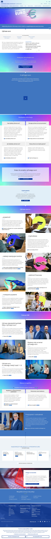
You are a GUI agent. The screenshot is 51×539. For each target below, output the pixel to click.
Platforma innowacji (24, 496)
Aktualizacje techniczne (24, 510)
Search (46, 1)
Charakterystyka (12, 496)
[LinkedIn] (40, 522)
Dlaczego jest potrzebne (13, 499)
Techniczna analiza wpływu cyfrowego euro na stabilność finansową (37, 288)
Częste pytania (19, 36)
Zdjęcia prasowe (11, 512)
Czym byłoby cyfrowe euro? (10, 138)
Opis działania (11, 497)
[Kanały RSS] (49, 522)
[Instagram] (43, 522)
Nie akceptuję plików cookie (37, 536)
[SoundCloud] (47, 522)
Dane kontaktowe (12, 513)
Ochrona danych (34, 508)
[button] (48, 1)
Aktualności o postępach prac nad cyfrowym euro (26, 67)
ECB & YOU (45, 3)
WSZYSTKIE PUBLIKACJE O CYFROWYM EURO (25, 463)
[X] (38, 522)
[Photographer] (50, 271)
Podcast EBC (5, 336)
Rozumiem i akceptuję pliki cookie (13, 536)
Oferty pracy (11, 509)
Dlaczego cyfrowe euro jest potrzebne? (36, 138)
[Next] (49, 455)
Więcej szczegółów (32, 36)
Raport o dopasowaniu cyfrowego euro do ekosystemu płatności (10, 308)
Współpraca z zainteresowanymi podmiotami (11, 405)
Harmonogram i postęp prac (26, 499)
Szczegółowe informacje (37, 496)
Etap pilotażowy (24, 497)
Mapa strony (3, 518)
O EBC (41, 3)
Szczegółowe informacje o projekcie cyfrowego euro (24, 387)
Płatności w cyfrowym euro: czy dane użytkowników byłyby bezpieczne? (12, 229)
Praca (49, 3)
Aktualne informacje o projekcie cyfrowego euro (36, 428)
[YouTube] (45, 522)
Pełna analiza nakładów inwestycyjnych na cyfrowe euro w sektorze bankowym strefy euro (12, 268)
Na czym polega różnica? (33, 249)
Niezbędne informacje (7, 36)
